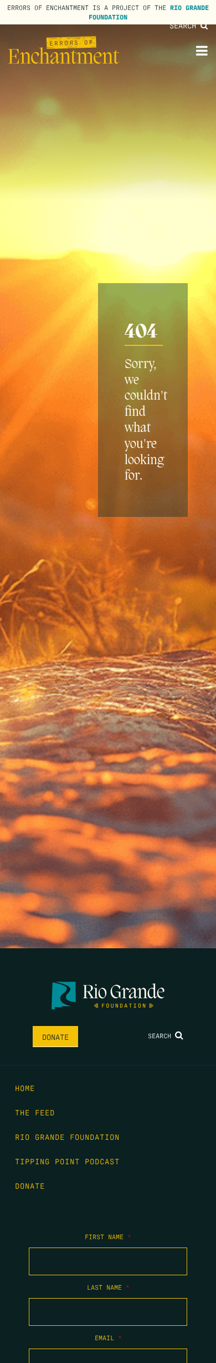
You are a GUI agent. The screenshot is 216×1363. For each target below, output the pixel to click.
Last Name (108, 1286)
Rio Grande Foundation (67, 1136)
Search (184, 25)
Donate (55, 1037)
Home (25, 1088)
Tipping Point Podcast (67, 1161)
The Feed (35, 1112)
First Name (108, 1236)
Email (108, 1337)
